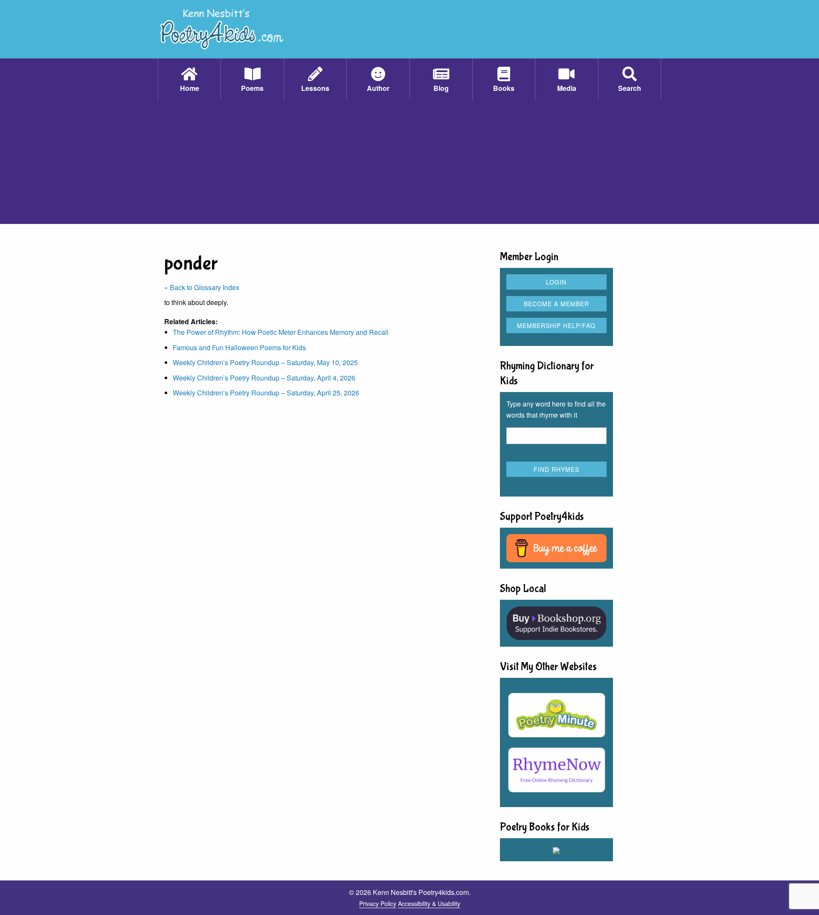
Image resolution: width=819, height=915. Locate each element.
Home (189, 88)
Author (378, 88)
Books (503, 88)
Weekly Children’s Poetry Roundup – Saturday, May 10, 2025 (265, 362)
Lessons (315, 88)
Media (566, 88)
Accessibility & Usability (429, 903)
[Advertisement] (409, 164)
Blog (441, 88)
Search (629, 88)
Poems (252, 88)
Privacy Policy (377, 903)
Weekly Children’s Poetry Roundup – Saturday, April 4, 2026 (264, 378)
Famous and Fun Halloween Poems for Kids (239, 347)
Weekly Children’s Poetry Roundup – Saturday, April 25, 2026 (266, 393)
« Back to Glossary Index (201, 287)
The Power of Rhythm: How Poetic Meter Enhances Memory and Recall (281, 332)
